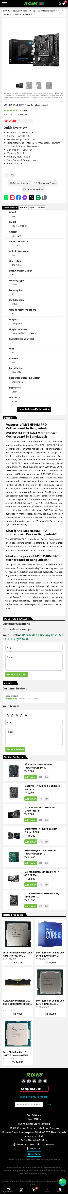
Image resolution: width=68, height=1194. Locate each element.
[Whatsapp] (6, 197)
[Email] (12, 197)
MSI (59, 11)
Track (48, 1104)
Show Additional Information (34, 409)
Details (23, 207)
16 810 (27, 1140)
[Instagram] (40, 1081)
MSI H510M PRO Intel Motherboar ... (18, 14)
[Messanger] (24, 197)
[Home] (3, 11)
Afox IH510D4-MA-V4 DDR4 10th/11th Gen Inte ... (38, 766)
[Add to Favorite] (29, 936)
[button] (44, 197)
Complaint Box (31, 1089)
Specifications (10, 207)
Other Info (34, 1154)
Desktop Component (31, 11)
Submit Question (16, 674)
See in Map (35, 1148)
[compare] (7, 175)
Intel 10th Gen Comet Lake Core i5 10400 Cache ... (50, 954)
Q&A (32, 207)
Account (59, 1192)
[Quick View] (29, 942)
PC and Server (14, 11)
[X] (31, 197)
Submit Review (15, 749)
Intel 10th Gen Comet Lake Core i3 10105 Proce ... (50, 1002)
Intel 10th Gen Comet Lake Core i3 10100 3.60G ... (17, 954)
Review (41, 207)
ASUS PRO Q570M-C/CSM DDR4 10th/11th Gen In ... (40, 852)
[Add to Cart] (29, 924)
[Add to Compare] (29, 930)
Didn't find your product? (34, 1096)
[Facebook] (18, 197)
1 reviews (22, 110)
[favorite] (12, 175)
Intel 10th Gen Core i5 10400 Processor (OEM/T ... (17, 1054)
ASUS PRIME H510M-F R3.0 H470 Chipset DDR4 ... (40, 831)
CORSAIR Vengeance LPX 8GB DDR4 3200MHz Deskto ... (17, 1004)
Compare (47, 1192)
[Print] (38, 197)
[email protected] (34, 1136)
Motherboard (49, 11)
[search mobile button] (60, 4)
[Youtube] (34, 1081)
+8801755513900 (26, 1144)
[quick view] (46, 777)
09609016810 (39, 1140)
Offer (21, 1192)
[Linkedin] (45, 1081)
